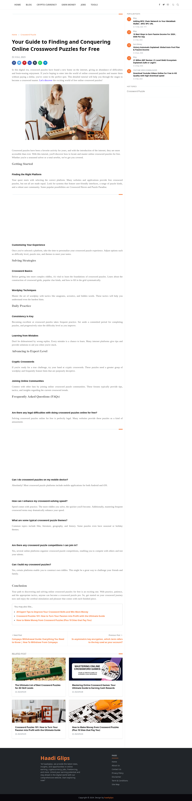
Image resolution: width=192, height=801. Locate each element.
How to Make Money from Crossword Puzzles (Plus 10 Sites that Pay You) (54, 620)
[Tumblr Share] (35, 63)
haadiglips (109, 797)
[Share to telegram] (45, 63)
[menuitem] (17, 4)
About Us (116, 765)
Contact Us (116, 769)
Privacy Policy (117, 773)
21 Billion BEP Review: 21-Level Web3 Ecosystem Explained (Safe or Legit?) (155, 61)
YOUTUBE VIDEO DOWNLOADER (145, 70)
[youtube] (168, 4)
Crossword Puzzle (136, 91)
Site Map (116, 784)
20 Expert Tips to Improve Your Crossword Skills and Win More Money (52, 611)
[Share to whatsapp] (40, 63)
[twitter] (164, 4)
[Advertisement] (59, 23)
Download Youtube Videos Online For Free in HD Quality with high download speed (155, 74)
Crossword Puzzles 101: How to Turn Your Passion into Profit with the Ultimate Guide (60, 616)
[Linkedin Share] (30, 63)
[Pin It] (24, 63)
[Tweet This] (19, 63)
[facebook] (159, 4)
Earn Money (137, 44)
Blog (134, 18)
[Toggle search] (177, 4)
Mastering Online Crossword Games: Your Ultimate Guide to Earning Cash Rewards (94, 686)
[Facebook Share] (14, 63)
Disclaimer (116, 777)
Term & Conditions (120, 780)
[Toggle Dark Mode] (173, 4)
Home (114, 761)
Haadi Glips (55, 758)
